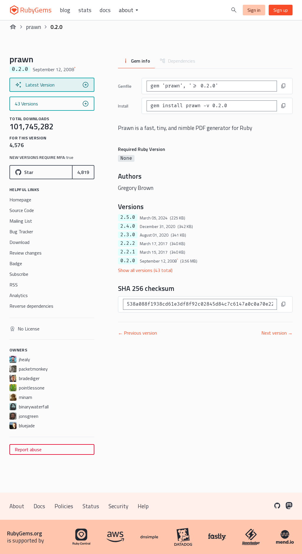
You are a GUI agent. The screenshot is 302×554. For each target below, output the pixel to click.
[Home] (13, 27)
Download (19, 242)
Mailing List (20, 220)
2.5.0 (127, 217)
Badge (15, 263)
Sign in (253, 10)
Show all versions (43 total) (145, 270)
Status (91, 506)
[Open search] (234, 10)
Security (118, 506)
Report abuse (28, 449)
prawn (33, 26)
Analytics (18, 295)
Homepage (20, 199)
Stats (84, 10)
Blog (65, 10)
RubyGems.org (24, 533)
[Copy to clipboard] (283, 86)
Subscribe (18, 274)
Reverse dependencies (31, 305)
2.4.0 (127, 226)
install (123, 106)
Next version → (277, 332)
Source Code (21, 210)
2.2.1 (127, 252)
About (16, 506)
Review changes (25, 252)
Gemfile (125, 86)
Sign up (280, 10)
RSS (13, 284)
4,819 (83, 172)
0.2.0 (127, 261)
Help (143, 506)
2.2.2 (127, 243)
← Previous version (137, 332)
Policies (64, 506)
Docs (105, 10)
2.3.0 (127, 235)
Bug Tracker (21, 231)
